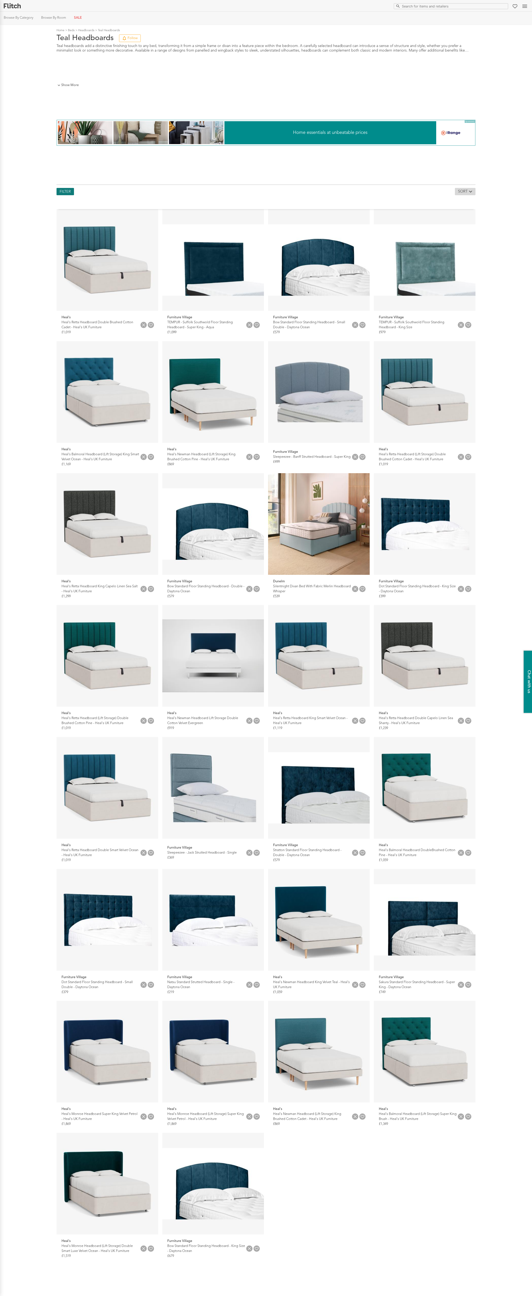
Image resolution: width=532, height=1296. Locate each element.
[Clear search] (504, 6)
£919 (170, 728)
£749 (382, 992)
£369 (170, 857)
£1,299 (66, 596)
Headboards (86, 30)
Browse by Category (18, 18)
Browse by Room (53, 18)
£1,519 (66, 1256)
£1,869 (66, 1124)
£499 (276, 462)
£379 (65, 992)
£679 (170, 1256)
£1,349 (383, 1124)
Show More (70, 85)
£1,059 (383, 860)
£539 (276, 596)
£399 (382, 596)
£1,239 (383, 728)
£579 (276, 332)
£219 (170, 992)
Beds (71, 30)
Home (60, 30)
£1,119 (277, 728)
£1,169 (66, 464)
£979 (382, 332)
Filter (65, 191)
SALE (78, 18)
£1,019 (66, 332)
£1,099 (171, 332)
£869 (170, 464)
